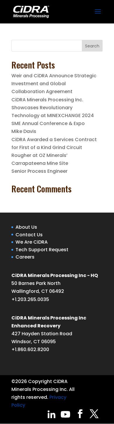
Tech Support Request (41, 249)
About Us (26, 227)
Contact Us (29, 234)
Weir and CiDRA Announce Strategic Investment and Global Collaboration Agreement (53, 83)
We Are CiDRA (31, 242)
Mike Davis (23, 131)
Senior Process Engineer (39, 171)
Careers (24, 257)
